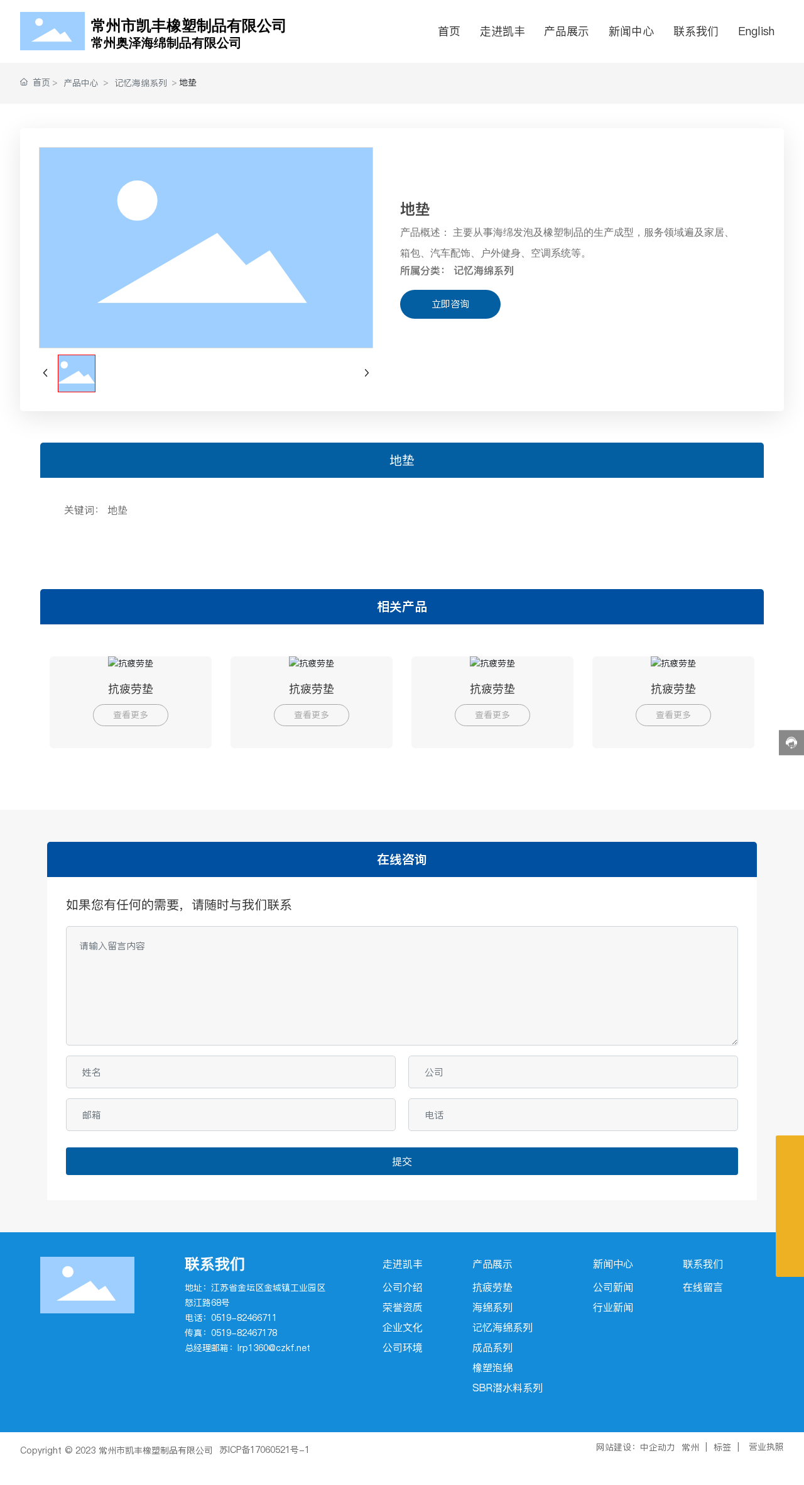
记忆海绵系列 (140, 83)
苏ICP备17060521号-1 (264, 1450)
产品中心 (81, 83)
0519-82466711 (244, 1317)
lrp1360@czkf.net (273, 1348)
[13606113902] (790, 1149)
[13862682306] (790, 1206)
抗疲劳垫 (130, 689)
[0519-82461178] (790, 1178)
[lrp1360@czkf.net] (790, 1234)
